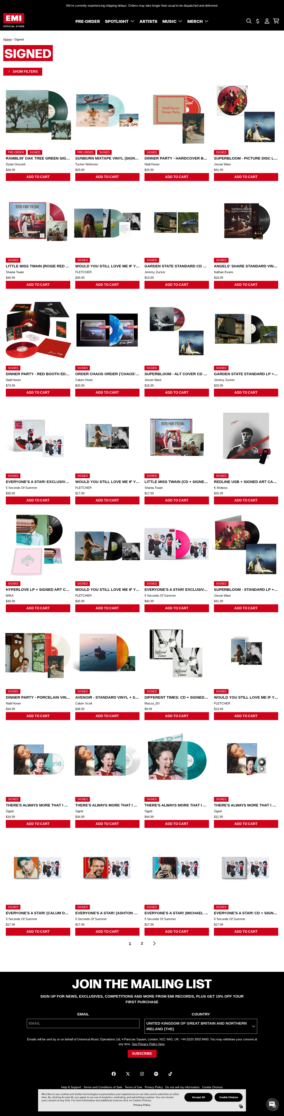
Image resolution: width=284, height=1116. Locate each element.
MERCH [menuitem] (195, 21)
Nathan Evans (223, 272)
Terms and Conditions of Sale (103, 1087)
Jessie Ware (222, 164)
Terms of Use (133, 1087)
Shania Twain (15, 272)
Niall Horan (151, 164)
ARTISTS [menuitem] (149, 21)
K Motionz (221, 487)
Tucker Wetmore (86, 164)
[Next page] (154, 943)
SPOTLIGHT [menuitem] (117, 21)
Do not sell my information (182, 1087)
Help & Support (71, 1087)
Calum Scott (83, 703)
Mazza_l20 (151, 703)
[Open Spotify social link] (156, 1073)
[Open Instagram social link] (142, 1073)
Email (83, 1014)
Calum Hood (83, 380)
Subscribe (142, 1053)
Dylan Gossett (15, 164)
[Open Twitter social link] (127, 1073)
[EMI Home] (13, 18)
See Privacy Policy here (148, 1044)
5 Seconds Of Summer (21, 487)
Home (7, 39)
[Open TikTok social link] (170, 1073)
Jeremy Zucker (154, 272)
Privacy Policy (154, 1087)
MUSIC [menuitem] (169, 21)
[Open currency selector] (257, 21)
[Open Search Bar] (249, 21)
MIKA (10, 595)
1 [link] (130, 943)
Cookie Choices (212, 1087)
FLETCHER (83, 272)
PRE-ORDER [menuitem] (87, 21)
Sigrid (10, 811)
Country (201, 1014)
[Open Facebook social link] (113, 1073)
